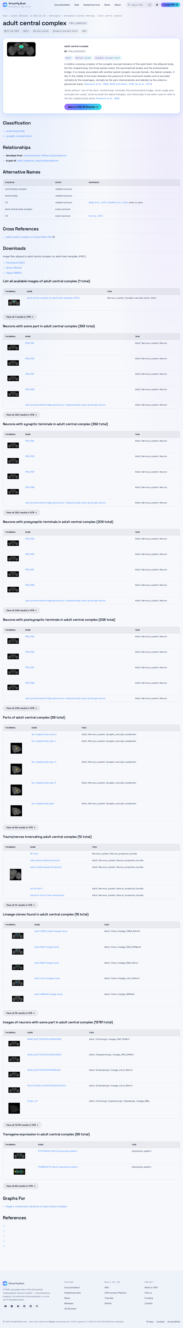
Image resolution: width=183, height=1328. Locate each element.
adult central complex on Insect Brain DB (28, 237)
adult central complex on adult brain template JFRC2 (53, 298)
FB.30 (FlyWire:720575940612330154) (46, 1085)
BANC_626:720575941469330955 (44, 1054)
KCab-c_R (32, 1101)
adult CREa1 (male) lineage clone (51, 931)
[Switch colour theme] (157, 5)
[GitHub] (36, 1306)
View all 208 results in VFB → (21, 708)
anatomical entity (15, 131)
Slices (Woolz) (14, 267)
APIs (107, 1287)
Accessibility (173, 1321)
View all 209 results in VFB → (21, 610)
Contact (148, 1303)
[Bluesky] (18, 1306)
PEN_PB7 (29, 374)
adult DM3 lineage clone (47, 947)
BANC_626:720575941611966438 (43, 1070)
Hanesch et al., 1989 (96, 84)
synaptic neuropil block (19, 136)
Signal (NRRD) (14, 272)
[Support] (5, 1306)
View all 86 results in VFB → (20, 1186)
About (118, 5)
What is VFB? (151, 1287)
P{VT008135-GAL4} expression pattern (57, 1151)
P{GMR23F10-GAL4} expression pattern (58, 1167)
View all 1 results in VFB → (19, 317)
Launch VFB (169, 5)
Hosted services (91, 5)
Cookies (160, 1321)
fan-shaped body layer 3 (44, 741)
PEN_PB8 (29, 389)
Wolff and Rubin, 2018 (122, 84)
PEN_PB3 (29, 358)
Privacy (150, 1321)
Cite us (148, 1293)
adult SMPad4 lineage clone (49, 994)
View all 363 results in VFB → (21, 414)
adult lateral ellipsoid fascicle (45, 860)
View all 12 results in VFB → (20, 905)
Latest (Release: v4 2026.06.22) (28, 16)
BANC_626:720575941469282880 (44, 1039)
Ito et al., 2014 (143, 84)
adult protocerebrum (47, 160)
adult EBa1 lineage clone (47, 963)
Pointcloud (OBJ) (15, 262)
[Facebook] (24, 1306)
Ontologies (55, 16)
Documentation (62, 5)
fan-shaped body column (44, 734)
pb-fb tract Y (36, 888)
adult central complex (110, 16)
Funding (149, 1298)
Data (76, 5)
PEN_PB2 (29, 343)
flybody (52, 1322)
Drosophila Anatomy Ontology (79, 16)
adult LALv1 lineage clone (47, 978)
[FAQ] (11, 1306)
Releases (68, 1303)
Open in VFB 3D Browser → (83, 106)
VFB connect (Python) (115, 1293)
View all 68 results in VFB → (20, 827)
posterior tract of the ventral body (47, 895)
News (107, 5)
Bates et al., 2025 (97, 202)
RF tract (34, 853)
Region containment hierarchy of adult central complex (36, 1206)
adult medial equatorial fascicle (46, 867)
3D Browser (70, 1308)
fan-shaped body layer (43, 803)
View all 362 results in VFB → (21, 512)
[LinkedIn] (30, 1306)
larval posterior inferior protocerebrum (45, 155)
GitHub (108, 1303)
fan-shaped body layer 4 (44, 762)
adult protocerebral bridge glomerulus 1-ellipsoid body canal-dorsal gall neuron (65, 405)
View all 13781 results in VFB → (22, 1125)
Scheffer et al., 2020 (117, 202)
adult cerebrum (25, 160)
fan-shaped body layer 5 (44, 783)
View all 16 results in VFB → (20, 1013)
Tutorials (109, 1298)
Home (5, 16)
